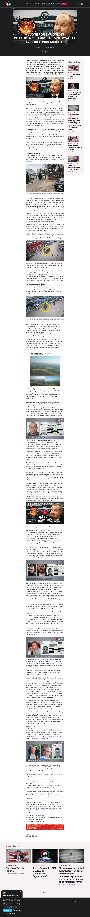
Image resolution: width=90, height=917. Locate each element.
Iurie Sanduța (45, 879)
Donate (64, 3)
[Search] (74, 901)
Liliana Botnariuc (72, 884)
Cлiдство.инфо (31, 819)
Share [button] (45, 51)
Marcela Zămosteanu (20, 873)
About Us (36, 3)
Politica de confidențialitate (11, 907)
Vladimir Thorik (49, 47)
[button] (43, 892)
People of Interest (54, 3)
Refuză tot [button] (17, 910)
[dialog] (11, 903)
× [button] (20, 891)
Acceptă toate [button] (7, 910)
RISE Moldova (40, 815)
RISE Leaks (44, 3)
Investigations (28, 3)
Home (13, 9)
